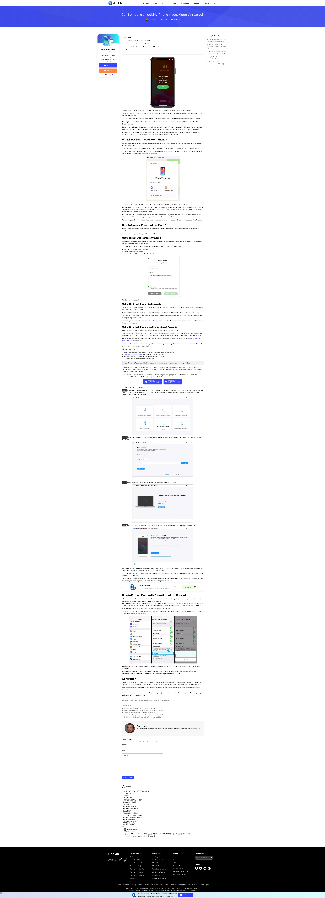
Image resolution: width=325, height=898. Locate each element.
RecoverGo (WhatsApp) (137, 869)
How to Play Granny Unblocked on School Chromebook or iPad (143, 715)
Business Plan (177, 866)
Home (126, 700)
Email (124, 750)
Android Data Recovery (159, 872)
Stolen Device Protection (152, 321)
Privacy (134, 885)
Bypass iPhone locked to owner (134, 354)
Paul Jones (152, 19)
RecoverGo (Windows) (137, 875)
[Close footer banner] (1, 893)
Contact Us (177, 860)
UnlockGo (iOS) (135, 860)
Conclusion (129, 50)
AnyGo (132, 857)
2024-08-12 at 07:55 (127, 789)
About (175, 857)
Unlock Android (156, 866)
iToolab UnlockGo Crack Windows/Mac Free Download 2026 (142, 717)
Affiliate (175, 863)
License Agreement (151, 885)
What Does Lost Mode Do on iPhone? (138, 41)
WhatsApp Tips (156, 875)
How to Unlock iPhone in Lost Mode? (137, 44)
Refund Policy (164, 885)
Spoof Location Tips (158, 860)
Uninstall (173, 885)
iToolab (113, 854)
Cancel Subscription (179, 874)
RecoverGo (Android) (136, 872)
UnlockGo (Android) (136, 863)
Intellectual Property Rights (200, 885)
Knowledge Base (157, 857)
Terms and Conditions (122, 885)
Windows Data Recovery (159, 878)
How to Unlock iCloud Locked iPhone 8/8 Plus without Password (144, 710)
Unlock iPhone (175, 19)
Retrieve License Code (180, 871)
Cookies (140, 885)
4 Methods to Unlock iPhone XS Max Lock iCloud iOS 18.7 (141, 708)
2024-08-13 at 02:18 (129, 831)
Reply (123, 826)
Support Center (178, 868)
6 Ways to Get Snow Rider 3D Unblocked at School (139, 712)
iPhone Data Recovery (159, 869)
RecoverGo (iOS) (135, 866)
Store (207, 3)
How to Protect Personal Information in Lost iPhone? (142, 47)
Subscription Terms (184, 885)
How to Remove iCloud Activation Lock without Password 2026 (216, 46)
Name (124, 745)
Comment (125, 755)
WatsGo (132, 878)
